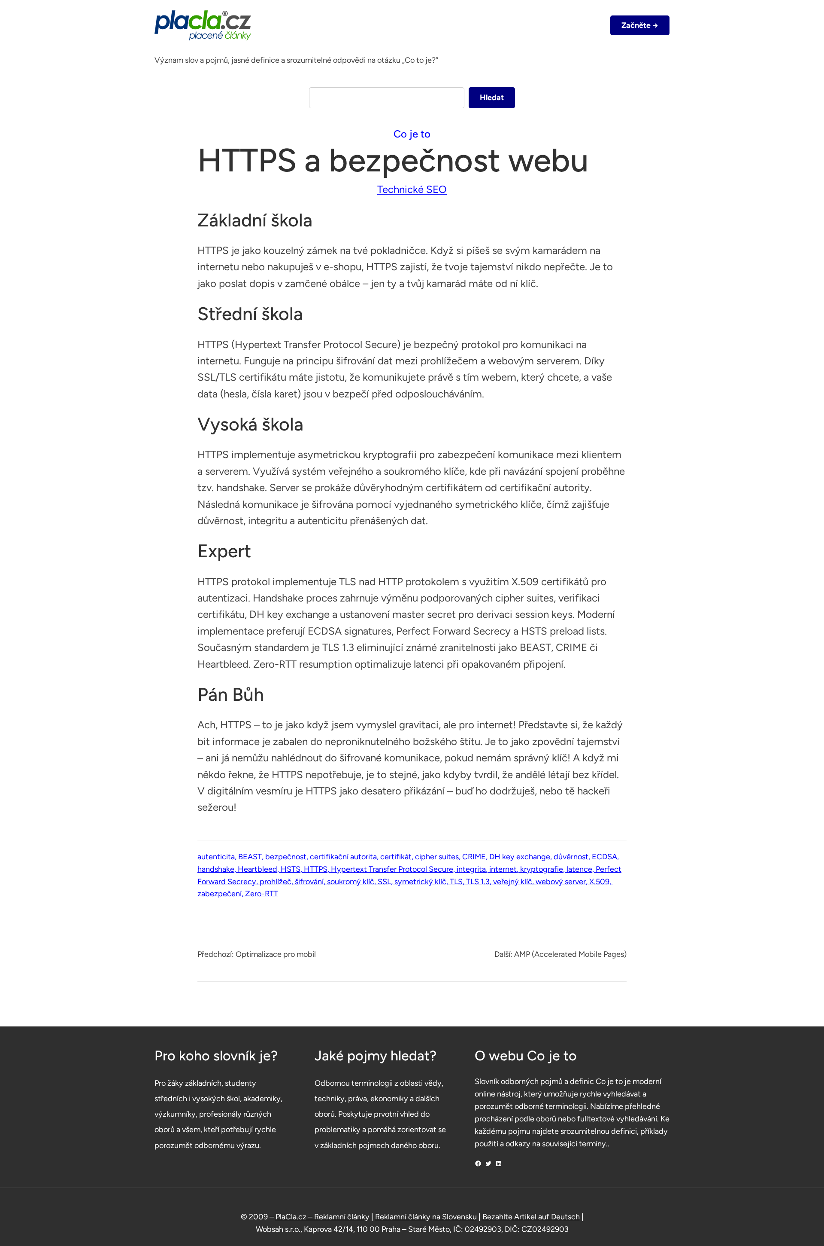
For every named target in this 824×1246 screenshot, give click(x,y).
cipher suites (437, 856)
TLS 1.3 (478, 881)
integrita (471, 869)
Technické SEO (412, 189)
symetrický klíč (420, 881)
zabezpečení (219, 893)
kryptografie (541, 869)
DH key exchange (519, 856)
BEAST (250, 856)
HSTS (290, 869)
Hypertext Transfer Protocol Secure (392, 869)
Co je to (412, 134)
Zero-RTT (261, 893)
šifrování (309, 881)
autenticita (216, 856)
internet (503, 869)
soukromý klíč (350, 881)
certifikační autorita (343, 856)
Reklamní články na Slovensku (426, 1217)
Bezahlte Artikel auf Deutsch (531, 1217)
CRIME (474, 856)
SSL (384, 881)
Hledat (492, 97)
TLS (456, 881)
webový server (561, 881)
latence (579, 869)
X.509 (599, 881)
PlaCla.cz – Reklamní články (323, 1217)
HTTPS (315, 869)
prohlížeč (275, 881)
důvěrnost (571, 856)
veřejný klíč (512, 881)
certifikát (396, 856)
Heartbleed (257, 869)
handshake (215, 869)
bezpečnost (285, 856)
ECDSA (604, 856)
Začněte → (639, 25)
